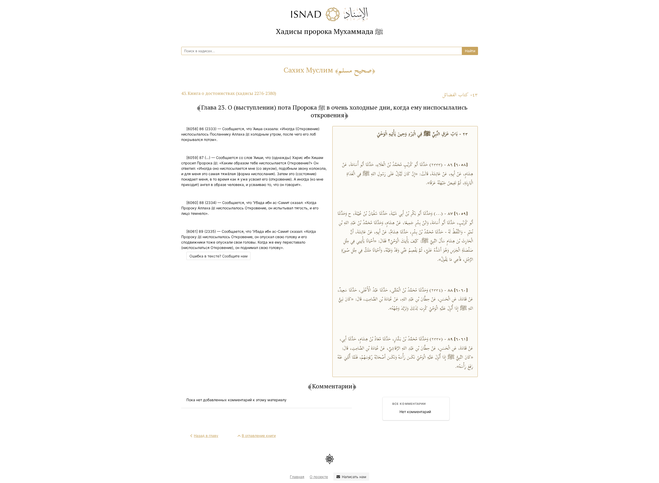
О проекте (319, 477)
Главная (297, 477)
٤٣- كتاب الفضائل (460, 95)
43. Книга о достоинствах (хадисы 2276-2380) (228, 93)
